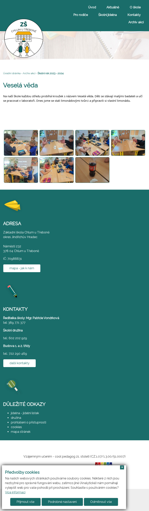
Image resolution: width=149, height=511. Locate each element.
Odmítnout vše (101, 502)
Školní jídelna (107, 15)
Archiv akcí (136, 22)
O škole (135, 7)
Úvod (92, 7)
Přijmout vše (25, 502)
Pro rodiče (80, 15)
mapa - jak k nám (22, 268)
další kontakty (19, 363)
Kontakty (134, 15)
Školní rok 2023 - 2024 (51, 73)
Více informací (15, 492)
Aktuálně (113, 7)
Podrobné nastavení (62, 502)
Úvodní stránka (12, 73)
